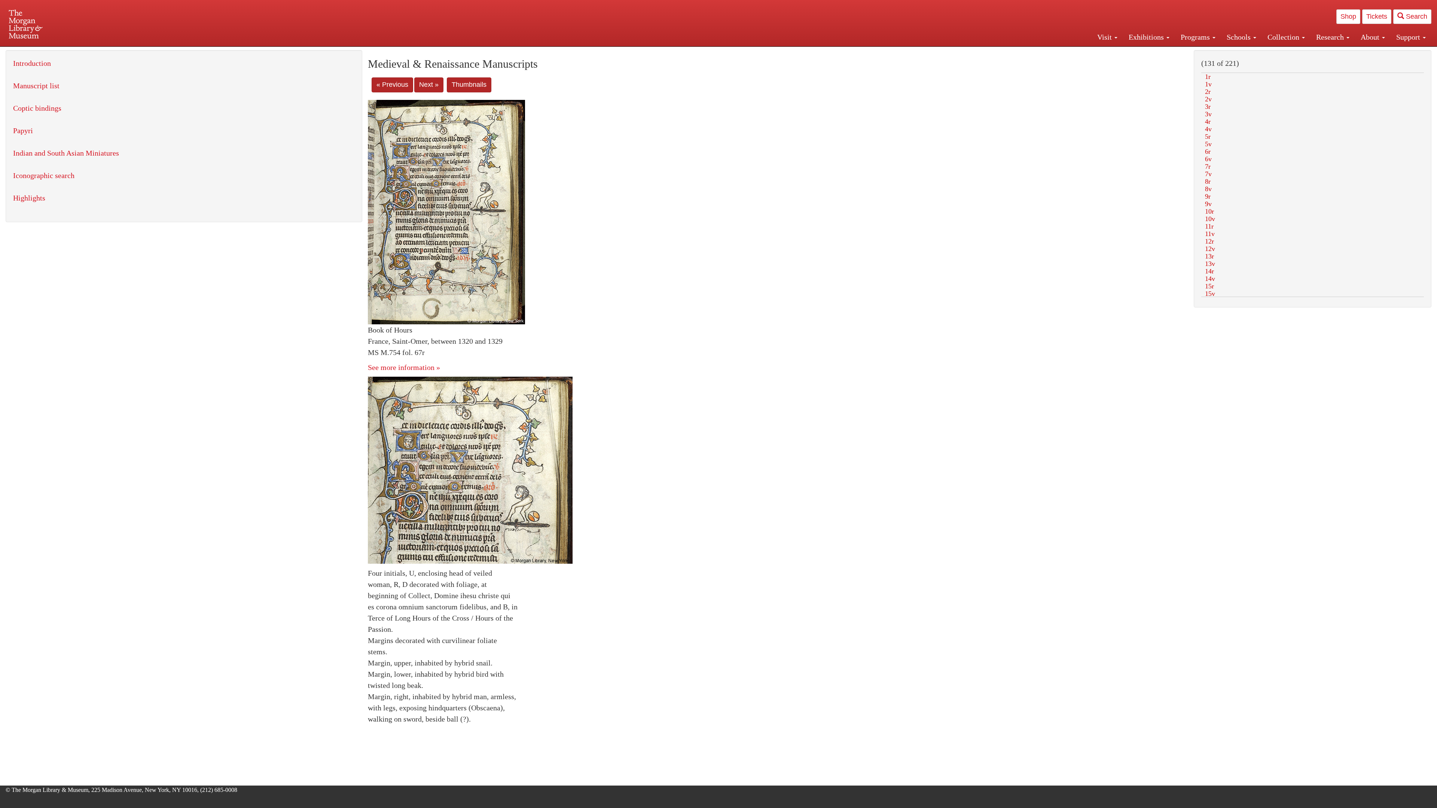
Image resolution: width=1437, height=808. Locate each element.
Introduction (32, 63)
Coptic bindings (37, 108)
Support (1409, 37)
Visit (1105, 37)
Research (1331, 37)
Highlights (29, 198)
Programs (1196, 37)
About (1371, 37)
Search (1415, 16)
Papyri (23, 130)
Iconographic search (43, 175)
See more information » (404, 367)
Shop (1348, 16)
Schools (1240, 37)
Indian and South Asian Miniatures (66, 153)
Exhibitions (1147, 37)
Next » (429, 84)
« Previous (392, 84)
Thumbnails (469, 84)
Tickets (1376, 16)
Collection (1284, 37)
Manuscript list (36, 86)
